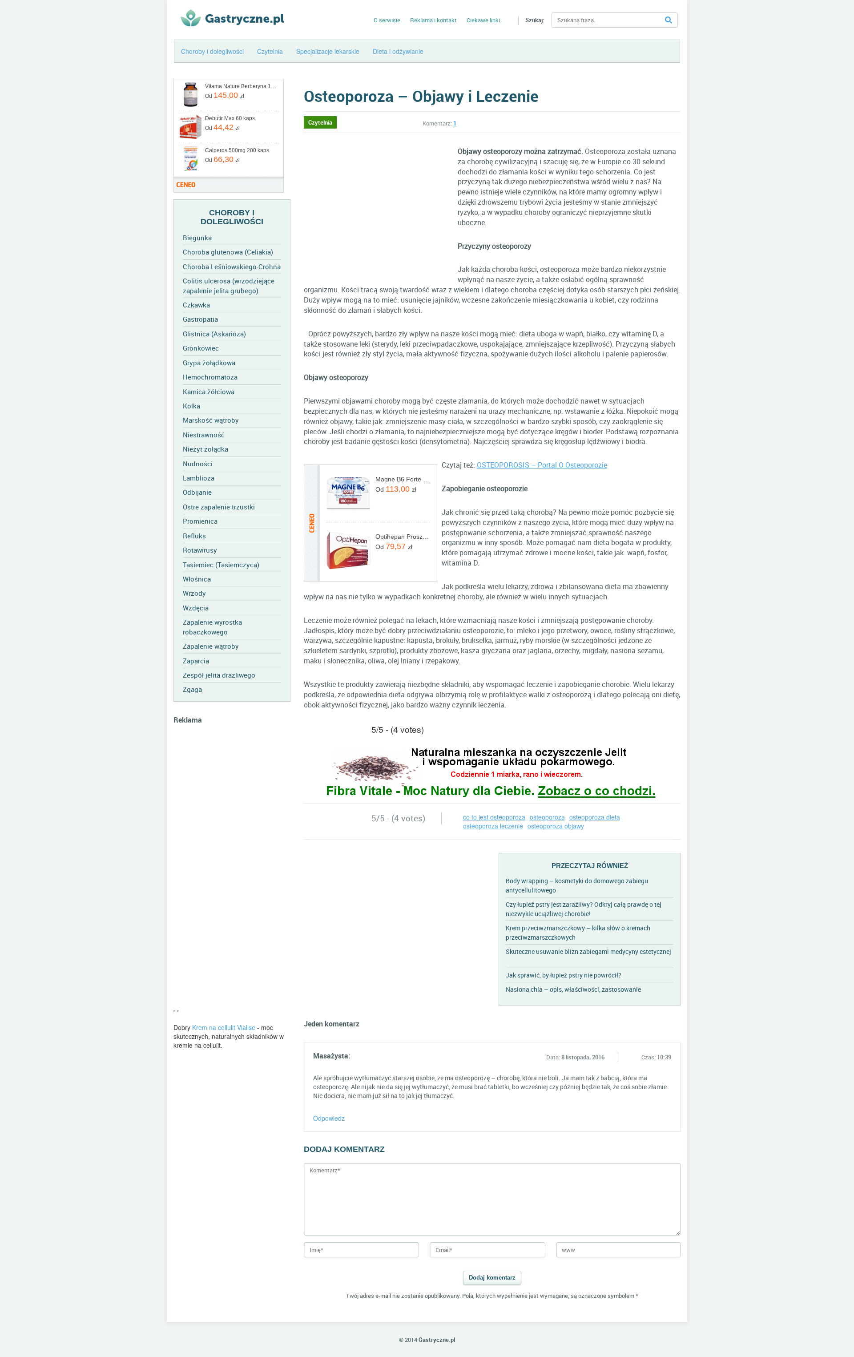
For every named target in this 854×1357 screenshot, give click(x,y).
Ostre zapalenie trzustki (219, 506)
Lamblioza (198, 477)
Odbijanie (197, 492)
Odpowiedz (329, 1118)
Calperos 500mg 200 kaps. (237, 150)
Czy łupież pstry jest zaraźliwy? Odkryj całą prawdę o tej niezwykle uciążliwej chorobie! (583, 909)
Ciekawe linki (483, 20)
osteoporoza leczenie (493, 825)
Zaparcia (196, 660)
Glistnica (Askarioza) (214, 333)
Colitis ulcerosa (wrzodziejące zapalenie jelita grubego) (228, 285)
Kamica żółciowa (208, 391)
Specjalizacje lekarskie (327, 51)
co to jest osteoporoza (494, 816)
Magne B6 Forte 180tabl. (402, 479)
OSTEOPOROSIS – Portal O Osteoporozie (542, 465)
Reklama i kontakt (433, 20)
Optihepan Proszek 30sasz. (402, 536)
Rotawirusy (200, 549)
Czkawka (196, 304)
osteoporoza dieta (594, 816)
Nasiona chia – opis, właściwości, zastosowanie (573, 989)
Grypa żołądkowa (209, 362)
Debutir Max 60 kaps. (230, 118)
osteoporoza (547, 816)
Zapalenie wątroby (211, 646)
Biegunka (197, 237)
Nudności (198, 463)
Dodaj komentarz (492, 1277)
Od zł (224, 95)
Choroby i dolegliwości (212, 51)
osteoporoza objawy (556, 825)
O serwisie (387, 20)
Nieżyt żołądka (205, 448)
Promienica (200, 521)
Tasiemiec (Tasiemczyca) (221, 564)
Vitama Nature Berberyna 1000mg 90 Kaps (241, 86)
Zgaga (192, 689)
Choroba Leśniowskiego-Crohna (232, 266)
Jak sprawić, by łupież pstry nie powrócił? (563, 975)
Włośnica (197, 578)
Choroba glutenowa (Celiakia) (228, 251)
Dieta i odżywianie (398, 51)
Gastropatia (200, 319)
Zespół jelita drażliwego (219, 674)
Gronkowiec (201, 347)
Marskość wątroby (211, 420)
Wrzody (194, 593)
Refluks (194, 535)
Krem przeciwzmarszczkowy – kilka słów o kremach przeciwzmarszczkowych (578, 932)
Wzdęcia (196, 607)
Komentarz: (440, 123)
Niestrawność (204, 434)
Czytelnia (270, 51)
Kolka (191, 405)
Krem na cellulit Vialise (223, 1027)
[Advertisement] (231, 871)
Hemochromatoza (210, 376)
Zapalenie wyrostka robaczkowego (212, 627)
